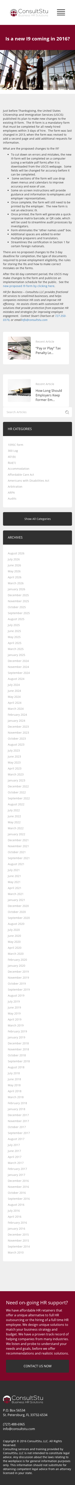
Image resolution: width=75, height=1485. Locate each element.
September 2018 (19, 1061)
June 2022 (14, 816)
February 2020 (17, 960)
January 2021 (16, 900)
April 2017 (14, 1157)
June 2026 (14, 565)
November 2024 (18, 667)
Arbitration (15, 486)
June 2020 (14, 936)
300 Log (13, 451)
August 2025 (16, 619)
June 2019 (14, 1007)
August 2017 (16, 1139)
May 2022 (14, 822)
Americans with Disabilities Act (28, 480)
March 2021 (16, 894)
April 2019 (14, 1019)
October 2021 (17, 852)
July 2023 (14, 750)
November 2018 (18, 1049)
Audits (12, 498)
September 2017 (19, 1133)
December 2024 (18, 661)
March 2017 (16, 1163)
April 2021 (14, 888)
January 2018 (16, 1109)
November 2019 (18, 977)
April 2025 (14, 643)
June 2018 (14, 1079)
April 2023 (14, 768)
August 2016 (16, 1205)
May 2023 (14, 762)
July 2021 (14, 870)
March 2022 (16, 828)
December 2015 (18, 1234)
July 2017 (14, 1145)
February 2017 (17, 1169)
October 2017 (17, 1127)
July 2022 (14, 810)
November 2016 (18, 1187)
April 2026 (14, 577)
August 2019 (16, 995)
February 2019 (17, 1031)
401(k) (12, 457)
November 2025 (18, 601)
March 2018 (16, 1097)
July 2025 (14, 625)
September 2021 (19, 858)
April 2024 (14, 703)
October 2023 (17, 738)
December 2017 (18, 1115)
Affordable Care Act (21, 474)
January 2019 (16, 1037)
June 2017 (14, 1151)
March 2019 (16, 1025)
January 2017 (16, 1175)
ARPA (11, 492)
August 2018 (16, 1067)
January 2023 (16, 780)
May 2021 (14, 882)
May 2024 (14, 697)
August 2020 (16, 924)
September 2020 (19, 918)
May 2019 (14, 1013)
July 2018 (14, 1073)
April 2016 (14, 1216)
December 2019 (18, 971)
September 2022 (19, 798)
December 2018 (18, 1043)
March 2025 (16, 649)
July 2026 (14, 559)
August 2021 (16, 864)
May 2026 (14, 571)
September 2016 (19, 1199)
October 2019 (17, 983)
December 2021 (18, 840)
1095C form (15, 445)
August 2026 (16, 553)
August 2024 (16, 679)
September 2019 (19, 989)
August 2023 (16, 744)
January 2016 (16, 1228)
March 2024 (16, 709)
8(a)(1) (12, 463)
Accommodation (18, 468)
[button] (61, 11)
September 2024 (19, 673)
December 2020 (18, 906)
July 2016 (14, 1211)
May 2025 (14, 637)
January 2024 (16, 720)
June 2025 (14, 631)
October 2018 (17, 1055)
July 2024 (14, 685)
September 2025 (19, 613)
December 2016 (18, 1181)
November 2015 (18, 1240)
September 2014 (19, 1246)
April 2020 (14, 948)
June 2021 (14, 876)
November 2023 (18, 732)
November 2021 (18, 846)
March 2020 (16, 954)
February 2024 (17, 715)
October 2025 (17, 607)
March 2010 (16, 1252)
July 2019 (14, 1001)
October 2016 (17, 1193)
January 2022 (16, 834)
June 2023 (14, 756)
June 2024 (14, 691)
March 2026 (16, 583)
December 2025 (18, 595)
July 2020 (14, 930)
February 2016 (17, 1222)
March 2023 (16, 774)
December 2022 (18, 786)
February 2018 (17, 1103)
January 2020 (16, 965)
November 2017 (18, 1121)
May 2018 (14, 1085)
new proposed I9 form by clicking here (28, 286)
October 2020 (17, 912)
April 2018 (14, 1091)
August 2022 (16, 804)
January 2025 (16, 655)
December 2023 (18, 726)
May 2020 (14, 942)
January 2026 (16, 589)
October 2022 (17, 792)
